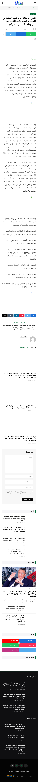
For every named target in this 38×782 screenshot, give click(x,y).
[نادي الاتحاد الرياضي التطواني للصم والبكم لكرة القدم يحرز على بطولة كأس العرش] (19, 46)
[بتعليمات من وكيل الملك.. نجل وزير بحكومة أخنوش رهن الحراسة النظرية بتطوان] (31, 518)
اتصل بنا (11, 771)
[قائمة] (35, 3)
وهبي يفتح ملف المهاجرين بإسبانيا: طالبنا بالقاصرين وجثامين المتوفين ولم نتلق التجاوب (19, 594)
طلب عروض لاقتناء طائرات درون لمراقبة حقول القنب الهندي (10, 327)
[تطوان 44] (19, 3)
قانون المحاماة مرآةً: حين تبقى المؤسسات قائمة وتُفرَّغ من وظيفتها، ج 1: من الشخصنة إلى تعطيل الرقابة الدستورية (19, 438)
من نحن (17, 771)
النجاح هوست (17, 776)
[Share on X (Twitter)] (11, 34)
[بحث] (3, 3)
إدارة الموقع (29, 29)
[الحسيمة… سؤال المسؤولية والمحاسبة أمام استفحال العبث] (31, 608)
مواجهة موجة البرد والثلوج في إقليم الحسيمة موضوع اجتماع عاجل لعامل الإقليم (28, 327)
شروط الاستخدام (25, 771)
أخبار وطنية (33, 14)
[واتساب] (31, 34)
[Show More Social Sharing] (4, 34)
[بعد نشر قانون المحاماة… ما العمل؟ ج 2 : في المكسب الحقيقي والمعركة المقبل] (19, 394)
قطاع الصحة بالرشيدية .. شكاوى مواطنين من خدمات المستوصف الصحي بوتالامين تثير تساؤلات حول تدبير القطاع (20, 376)
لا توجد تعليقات (15, 29)
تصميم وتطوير (28, 776)
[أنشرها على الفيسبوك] (21, 34)
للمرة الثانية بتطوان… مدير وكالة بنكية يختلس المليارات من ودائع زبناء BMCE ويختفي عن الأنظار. (13, 540)
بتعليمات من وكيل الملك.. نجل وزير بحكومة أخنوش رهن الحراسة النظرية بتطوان (14, 518)
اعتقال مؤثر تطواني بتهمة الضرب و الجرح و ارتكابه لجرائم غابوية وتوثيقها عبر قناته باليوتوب (14, 529)
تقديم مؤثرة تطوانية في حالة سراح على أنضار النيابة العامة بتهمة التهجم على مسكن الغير (15, 551)
